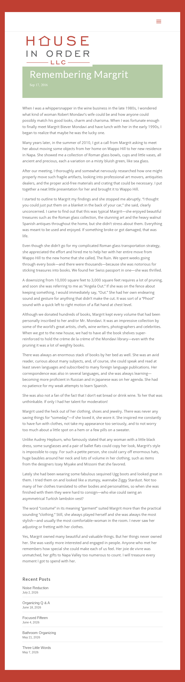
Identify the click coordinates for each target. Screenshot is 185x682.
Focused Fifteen (35, 618)
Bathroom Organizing (39, 633)
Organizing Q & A (36, 603)
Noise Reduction (35, 588)
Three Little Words (36, 648)
